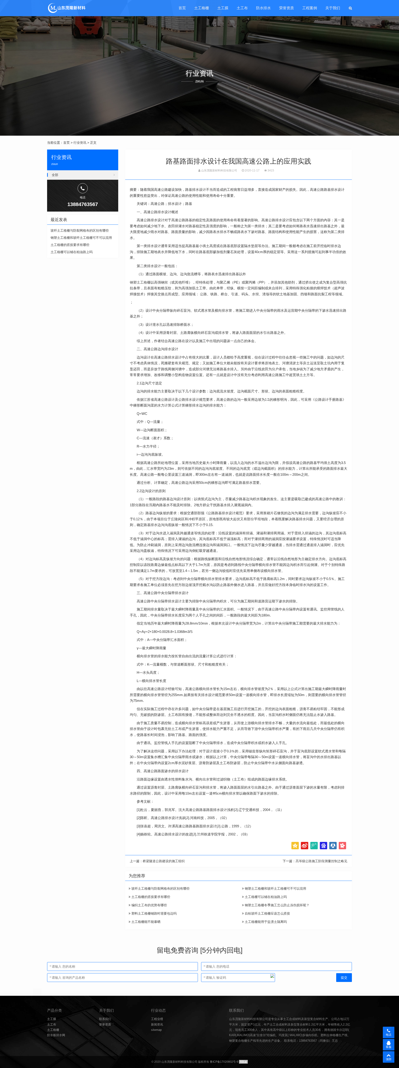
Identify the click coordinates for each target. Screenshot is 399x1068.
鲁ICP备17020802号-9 (224, 1061)
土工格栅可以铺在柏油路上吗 (265, 897)
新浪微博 (304, 845)
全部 (55, 175)
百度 (323, 845)
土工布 (242, 8)
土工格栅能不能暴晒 (145, 922)
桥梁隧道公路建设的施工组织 (164, 861)
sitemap (156, 1030)
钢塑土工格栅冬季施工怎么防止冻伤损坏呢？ (276, 905)
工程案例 (309, 8)
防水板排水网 (56, 1035)
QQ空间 (295, 845)
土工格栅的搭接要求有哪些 (150, 897)
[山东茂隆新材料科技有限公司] (66, 8)
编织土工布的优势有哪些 (148, 905)
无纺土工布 (173, 729)
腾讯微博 (314, 845)
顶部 (388, 1059)
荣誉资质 (286, 8)
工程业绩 (157, 1019)
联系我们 (105, 1019)
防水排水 (263, 8)
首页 (182, 8)
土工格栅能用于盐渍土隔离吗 (265, 922)
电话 (388, 1034)
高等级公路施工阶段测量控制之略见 (321, 861)
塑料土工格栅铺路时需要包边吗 (153, 913)
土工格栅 (201, 8)
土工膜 (222, 8)
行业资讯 (79, 142)
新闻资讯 (157, 1024)
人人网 (333, 845)
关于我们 (332, 8)
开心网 (342, 845)
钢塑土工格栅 (140, 282)
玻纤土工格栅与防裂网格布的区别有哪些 (160, 888)
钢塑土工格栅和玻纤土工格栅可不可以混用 (275, 888)
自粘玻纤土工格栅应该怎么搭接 (267, 913)
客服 (388, 1047)
